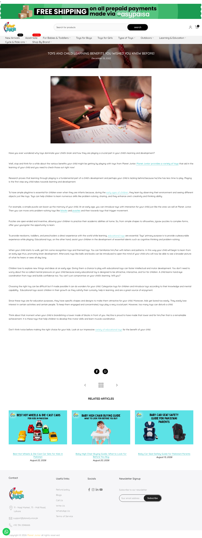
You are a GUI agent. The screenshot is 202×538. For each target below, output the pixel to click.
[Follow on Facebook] (89, 490)
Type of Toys (125, 37)
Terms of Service (64, 516)
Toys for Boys (84, 37)
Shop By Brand (41, 41)
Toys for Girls (105, 37)
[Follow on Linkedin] (97, 490)
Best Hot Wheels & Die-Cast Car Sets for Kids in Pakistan (38, 455)
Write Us (60, 505)
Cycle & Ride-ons (15, 41)
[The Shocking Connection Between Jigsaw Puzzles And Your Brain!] (85, 385)
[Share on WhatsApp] (105, 371)
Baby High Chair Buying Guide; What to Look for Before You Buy (100, 455)
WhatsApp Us (63, 510)
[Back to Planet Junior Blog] (101, 385)
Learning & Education (171, 37)
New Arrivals (13, 37)
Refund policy (63, 489)
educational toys (116, 235)
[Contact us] (6, 531)
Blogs (59, 495)
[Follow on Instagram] (93, 490)
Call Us (59, 500)
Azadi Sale (32, 37)
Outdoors (146, 37)
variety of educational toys (108, 329)
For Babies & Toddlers (56, 37)
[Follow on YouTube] (101, 490)
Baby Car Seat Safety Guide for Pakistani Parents (164, 453)
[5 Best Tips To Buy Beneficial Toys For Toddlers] (117, 385)
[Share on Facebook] (96, 371)
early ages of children (117, 192)
